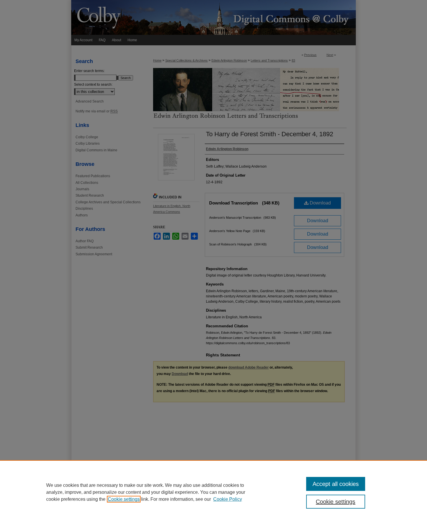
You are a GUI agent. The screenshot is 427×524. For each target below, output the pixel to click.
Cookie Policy (227, 499)
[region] (213, 492)
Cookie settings (124, 499)
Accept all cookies (336, 484)
